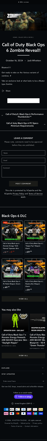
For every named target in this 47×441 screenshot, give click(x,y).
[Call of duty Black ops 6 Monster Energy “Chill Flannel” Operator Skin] (12, 231)
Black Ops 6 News (26, 37)
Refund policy (25, 423)
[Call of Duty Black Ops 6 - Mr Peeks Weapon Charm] (12, 269)
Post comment (23, 184)
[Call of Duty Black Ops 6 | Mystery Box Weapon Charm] (34, 269)
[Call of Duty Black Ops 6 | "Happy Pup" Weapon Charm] (34, 231)
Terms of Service (36, 193)
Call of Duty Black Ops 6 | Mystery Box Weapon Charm (34, 283)
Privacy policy (37, 423)
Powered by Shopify (11, 423)
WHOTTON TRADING (19, 420)
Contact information (31, 426)
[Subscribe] (43, 381)
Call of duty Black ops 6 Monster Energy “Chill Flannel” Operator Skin (11, 245)
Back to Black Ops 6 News (25, 101)
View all (23, 299)
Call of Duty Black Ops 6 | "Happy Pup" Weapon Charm (34, 245)
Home (15, 37)
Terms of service (16, 426)
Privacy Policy (18, 193)
